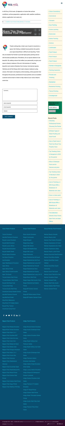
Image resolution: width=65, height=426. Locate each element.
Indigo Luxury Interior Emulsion (32, 369)
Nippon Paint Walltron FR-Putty (11, 387)
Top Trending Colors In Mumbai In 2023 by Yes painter (54, 174)
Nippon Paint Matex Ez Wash (10, 344)
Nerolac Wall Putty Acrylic (51, 283)
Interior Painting (53, 38)
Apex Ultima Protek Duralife (10, 271)
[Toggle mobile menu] (62, 3)
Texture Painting (53, 91)
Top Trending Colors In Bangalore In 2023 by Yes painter (55, 154)
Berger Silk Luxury (28, 251)
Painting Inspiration (54, 70)
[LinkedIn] (17, 315)
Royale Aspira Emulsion (9, 254)
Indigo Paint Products (29, 321)
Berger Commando (28, 237)
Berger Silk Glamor (28, 246)
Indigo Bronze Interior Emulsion (32, 327)
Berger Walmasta (28, 254)
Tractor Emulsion (7, 234)
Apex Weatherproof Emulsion (10, 263)
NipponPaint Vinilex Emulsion (10, 329)
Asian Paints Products (8, 228)
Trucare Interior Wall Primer (10, 277)
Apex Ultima (5, 266)
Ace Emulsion (6, 260)
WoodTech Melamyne (8, 300)
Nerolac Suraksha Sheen (51, 277)
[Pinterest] (11, 315)
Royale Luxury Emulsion (9, 240)
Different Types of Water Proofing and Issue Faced (54, 133)
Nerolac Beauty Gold (50, 237)
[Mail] (19, 315)
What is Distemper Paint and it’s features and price (54, 164)
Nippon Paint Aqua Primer (9, 384)
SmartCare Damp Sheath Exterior (11, 291)
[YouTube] (9, 315)
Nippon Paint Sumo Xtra (9, 355)
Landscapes (52, 47)
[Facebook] (4, 315)
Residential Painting (54, 86)
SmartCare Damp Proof (8, 309)
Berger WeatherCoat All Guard (31, 257)
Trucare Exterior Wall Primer (10, 280)
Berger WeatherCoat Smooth (31, 266)
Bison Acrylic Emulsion (29, 234)
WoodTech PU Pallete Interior (10, 303)
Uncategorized (53, 95)
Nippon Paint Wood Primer (9, 372)
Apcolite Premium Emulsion (10, 237)
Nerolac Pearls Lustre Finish (52, 251)
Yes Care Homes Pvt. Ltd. (28, 421)
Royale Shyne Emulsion (9, 248)
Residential (52, 82)
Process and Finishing (52, 76)
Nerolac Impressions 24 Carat (52, 243)
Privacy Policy (10, 424)
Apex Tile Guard (6, 274)
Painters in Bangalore (55, 65)
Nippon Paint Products (8, 321)
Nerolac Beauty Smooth (50, 234)
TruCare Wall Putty (7, 286)
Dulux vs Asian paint (55, 195)
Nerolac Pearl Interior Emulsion (52, 240)
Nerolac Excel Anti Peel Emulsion (53, 254)
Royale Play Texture (7, 306)
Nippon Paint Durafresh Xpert (10, 367)
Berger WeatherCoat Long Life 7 (32, 263)
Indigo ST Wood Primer (29, 389)
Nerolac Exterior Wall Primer (52, 286)
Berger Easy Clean (28, 243)
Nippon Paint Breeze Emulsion (10, 327)
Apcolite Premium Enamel (9, 294)
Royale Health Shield (8, 251)
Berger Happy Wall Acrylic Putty (32, 280)
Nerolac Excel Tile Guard (51, 271)
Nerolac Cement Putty (50, 280)
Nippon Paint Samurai (8, 358)
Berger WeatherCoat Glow (30, 269)
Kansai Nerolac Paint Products (52, 228)
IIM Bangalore (49, 421)
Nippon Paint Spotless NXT (10, 335)
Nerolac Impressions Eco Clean (52, 246)
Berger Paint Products (29, 228)
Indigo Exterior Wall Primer (30, 392)
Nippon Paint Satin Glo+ (9, 341)
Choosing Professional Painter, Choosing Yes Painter (55, 123)
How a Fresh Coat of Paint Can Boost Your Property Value (55, 144)
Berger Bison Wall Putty (29, 277)
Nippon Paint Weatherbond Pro (11, 369)
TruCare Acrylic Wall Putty (9, 289)
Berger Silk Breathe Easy (30, 248)
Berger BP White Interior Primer (31, 294)
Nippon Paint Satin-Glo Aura (10, 338)
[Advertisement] (32, 21)
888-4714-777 (52, 423)
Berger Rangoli (27, 240)
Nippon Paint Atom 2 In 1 (9, 332)
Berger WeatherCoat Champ (31, 271)
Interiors (51, 43)
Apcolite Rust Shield (8, 297)
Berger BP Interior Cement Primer (32, 297)
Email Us (60, 423)
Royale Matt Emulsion (8, 243)
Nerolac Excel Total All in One (52, 274)
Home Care (52, 34)
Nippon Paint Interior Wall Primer (11, 381)
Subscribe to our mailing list (54, 103)
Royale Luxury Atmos (8, 246)
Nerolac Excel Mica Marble (51, 257)
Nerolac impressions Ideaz (51, 248)
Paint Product (53, 52)
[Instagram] (14, 315)
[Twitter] (6, 315)
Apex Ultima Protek (7, 269)
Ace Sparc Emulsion (8, 257)
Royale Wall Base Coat (8, 283)
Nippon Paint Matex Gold (9, 347)
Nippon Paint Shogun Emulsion (11, 349)
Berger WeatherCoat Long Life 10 (32, 274)
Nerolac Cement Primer (50, 289)
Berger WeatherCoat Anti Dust (31, 260)
